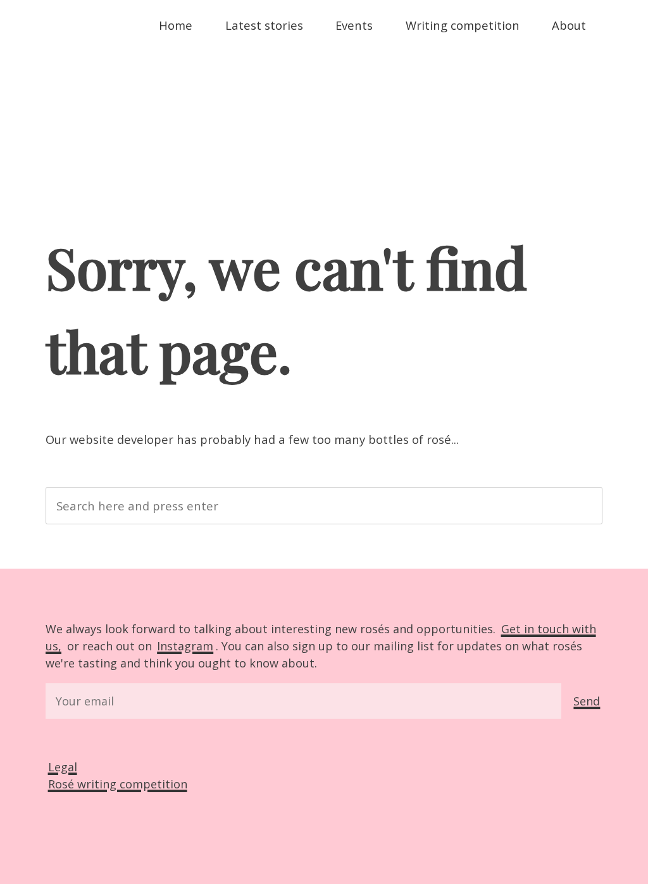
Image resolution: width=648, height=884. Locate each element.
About (569, 25)
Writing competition (463, 25)
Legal (62, 766)
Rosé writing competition (117, 784)
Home (175, 25)
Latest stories (264, 25)
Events (354, 25)
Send (586, 701)
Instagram (185, 646)
